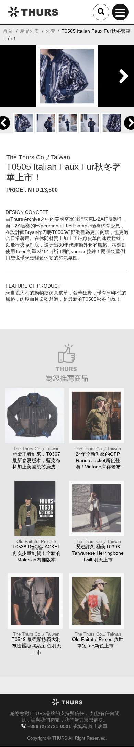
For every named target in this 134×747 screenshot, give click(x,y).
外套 (50, 31)
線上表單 (98, 726)
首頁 (7, 31)
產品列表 (29, 31)
